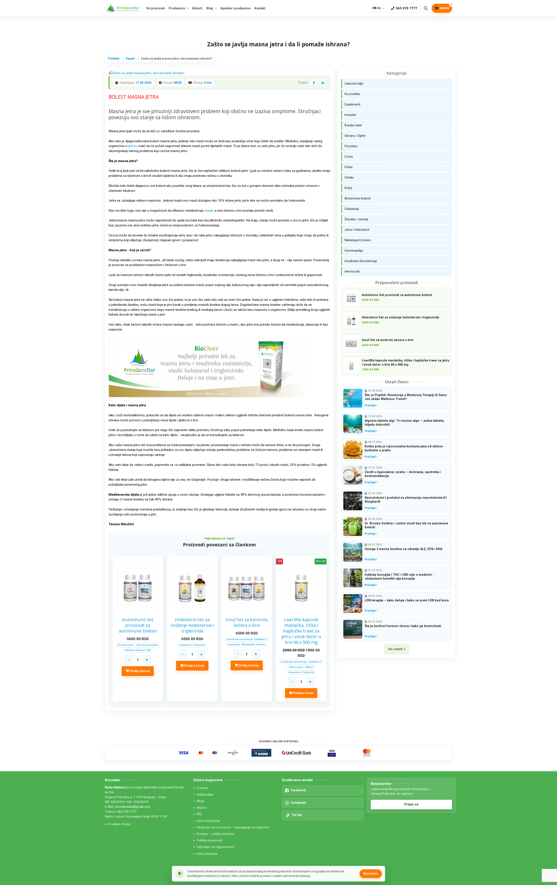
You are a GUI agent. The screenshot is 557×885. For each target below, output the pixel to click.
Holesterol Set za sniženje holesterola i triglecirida (192, 625)
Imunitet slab (125, 644)
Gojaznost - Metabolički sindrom (246, 644)
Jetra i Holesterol (356, 230)
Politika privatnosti (209, 840)
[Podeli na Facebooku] (313, 82)
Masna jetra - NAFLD (301, 667)
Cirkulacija (351, 209)
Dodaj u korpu (139, 671)
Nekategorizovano (357, 240)
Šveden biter (353, 125)
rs (379, 8)
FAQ (199, 814)
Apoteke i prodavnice (235, 8)
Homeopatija (353, 251)
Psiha (348, 167)
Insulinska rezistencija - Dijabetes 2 (246, 639)
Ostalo (349, 177)
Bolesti (197, 8)
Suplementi (352, 104)
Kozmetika (352, 94)
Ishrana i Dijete (355, 136)
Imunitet (350, 115)
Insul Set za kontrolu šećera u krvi (246, 622)
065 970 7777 (126, 812)
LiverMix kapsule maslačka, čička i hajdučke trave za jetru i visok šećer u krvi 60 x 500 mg (301, 631)
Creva (348, 157)
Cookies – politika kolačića (215, 834)
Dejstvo (201, 808)
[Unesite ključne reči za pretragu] (425, 8)
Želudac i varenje (356, 219)
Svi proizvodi (155, 8)
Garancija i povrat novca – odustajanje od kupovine (232, 827)
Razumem (370, 873)
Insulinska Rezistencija (360, 261)
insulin (208, 210)
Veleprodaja (204, 794)
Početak (113, 58)
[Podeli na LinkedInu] (323, 82)
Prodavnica (177, 8)
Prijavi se (411, 804)
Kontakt (259, 8)
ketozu (132, 146)
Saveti (130, 58)
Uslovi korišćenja (208, 821)
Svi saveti (395, 649)
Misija (200, 801)
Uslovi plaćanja (206, 854)
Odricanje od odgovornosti (215, 847)
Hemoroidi (351, 271)
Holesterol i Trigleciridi (192, 644)
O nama (202, 788)
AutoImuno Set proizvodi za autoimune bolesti (138, 625)
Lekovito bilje (353, 83)
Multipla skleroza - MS (138, 650)
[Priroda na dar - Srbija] (123, 8)
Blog (209, 8)
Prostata (350, 146)
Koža (348, 188)
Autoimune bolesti (147, 644)
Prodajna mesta (119, 824)
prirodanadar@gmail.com (133, 807)
